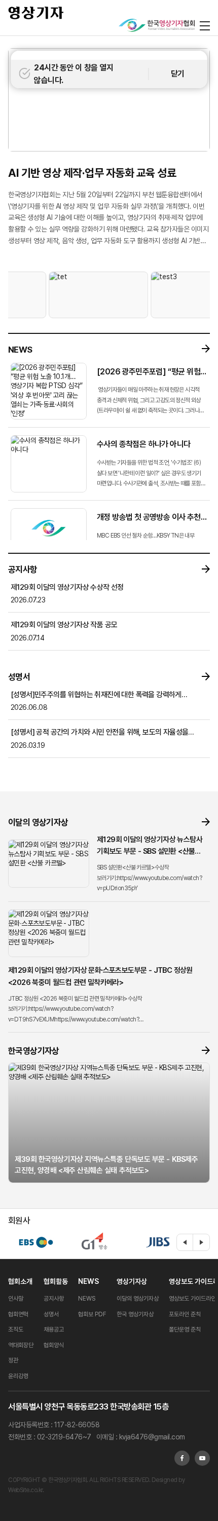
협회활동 (56, 1281)
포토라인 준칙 (185, 1314)
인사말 (15, 1298)
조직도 (15, 1329)
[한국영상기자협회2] (157, 25)
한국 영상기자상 (135, 1314)
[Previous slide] (185, 1242)
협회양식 (54, 1345)
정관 (13, 1360)
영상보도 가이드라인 (192, 1298)
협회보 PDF (92, 1314)
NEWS (88, 1281)
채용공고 (54, 1329)
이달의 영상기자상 (138, 1298)
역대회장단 (20, 1345)
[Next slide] (201, 1242)
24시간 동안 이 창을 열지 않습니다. (73, 74)
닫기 (178, 74)
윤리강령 (18, 1376)
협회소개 (20, 1281)
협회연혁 (18, 1314)
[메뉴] (205, 25)
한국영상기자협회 (36, 12)
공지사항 (54, 1298)
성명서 (51, 1314)
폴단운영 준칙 (185, 1329)
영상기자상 (132, 1281)
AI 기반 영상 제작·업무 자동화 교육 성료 (92, 172)
